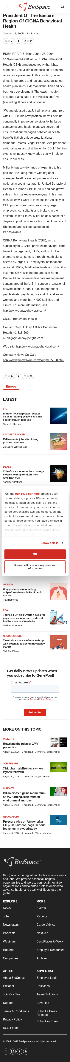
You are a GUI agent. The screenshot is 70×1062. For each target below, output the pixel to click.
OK (35, 554)
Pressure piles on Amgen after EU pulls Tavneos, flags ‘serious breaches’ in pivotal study (24, 825)
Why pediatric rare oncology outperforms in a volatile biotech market (22, 592)
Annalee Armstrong (12, 482)
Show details (49, 542)
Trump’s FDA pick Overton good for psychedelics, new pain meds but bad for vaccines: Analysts (24, 618)
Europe (11, 386)
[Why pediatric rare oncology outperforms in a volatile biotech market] (58, 591)
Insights (9, 738)
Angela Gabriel (43, 776)
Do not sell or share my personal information (35, 567)
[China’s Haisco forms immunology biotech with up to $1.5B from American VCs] (58, 473)
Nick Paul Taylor (11, 651)
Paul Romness (10, 600)
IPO (5, 409)
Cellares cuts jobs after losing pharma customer (20, 441)
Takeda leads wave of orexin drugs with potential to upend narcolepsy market (24, 643)
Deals (7, 466)
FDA (5, 610)
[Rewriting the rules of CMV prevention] (58, 742)
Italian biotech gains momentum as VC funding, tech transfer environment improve (24, 797)
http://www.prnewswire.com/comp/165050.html (33, 360)
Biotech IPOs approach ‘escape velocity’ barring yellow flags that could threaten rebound (22, 416)
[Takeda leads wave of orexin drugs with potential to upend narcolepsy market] (58, 643)
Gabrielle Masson (12, 424)
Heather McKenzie (12, 625)
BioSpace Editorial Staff (15, 447)
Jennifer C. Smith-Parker (47, 752)
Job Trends (10, 763)
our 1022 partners (27, 493)
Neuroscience (12, 636)
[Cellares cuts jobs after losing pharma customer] (58, 441)
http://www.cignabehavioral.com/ (24, 310)
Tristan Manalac (43, 833)
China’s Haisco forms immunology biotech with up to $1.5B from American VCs (23, 474)
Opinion (8, 584)
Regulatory (11, 816)
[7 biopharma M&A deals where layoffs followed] (58, 767)
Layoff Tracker (14, 434)
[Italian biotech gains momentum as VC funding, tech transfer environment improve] (58, 792)
